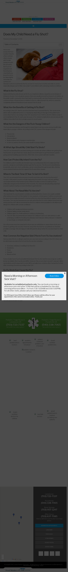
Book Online (54, 276)
